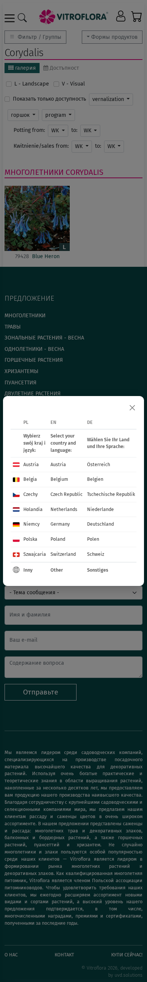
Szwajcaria (34, 554)
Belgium (59, 479)
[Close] (132, 408)
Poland (58, 539)
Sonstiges (97, 570)
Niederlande (100, 509)
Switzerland (63, 554)
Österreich (98, 464)
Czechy (30, 494)
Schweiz (95, 554)
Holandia (33, 509)
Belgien (95, 479)
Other (57, 570)
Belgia (30, 479)
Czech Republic (67, 494)
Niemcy (31, 524)
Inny (27, 570)
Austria (31, 464)
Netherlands (64, 509)
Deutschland (100, 524)
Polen (93, 539)
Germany (60, 524)
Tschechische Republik (111, 494)
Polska (30, 539)
